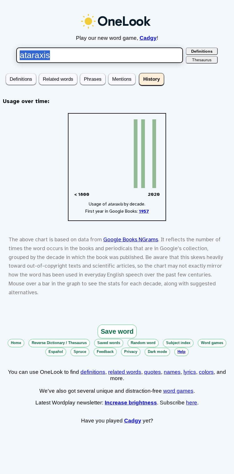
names (172, 372)
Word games (212, 343)
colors (206, 372)
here (191, 403)
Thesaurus (201, 60)
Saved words (108, 343)
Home (16, 343)
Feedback (105, 351)
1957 (144, 211)
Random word (143, 343)
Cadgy (148, 38)
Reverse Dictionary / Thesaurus (59, 343)
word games (178, 391)
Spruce (80, 351)
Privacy (130, 351)
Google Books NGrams (130, 239)
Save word (117, 331)
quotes (152, 372)
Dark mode (157, 351)
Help (181, 351)
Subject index (178, 343)
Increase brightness (131, 403)
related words (124, 372)
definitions (92, 372)
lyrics (189, 372)
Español (56, 351)
